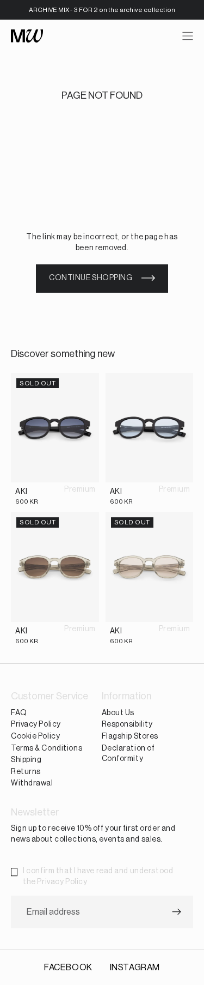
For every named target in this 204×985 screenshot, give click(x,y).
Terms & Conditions (46, 748)
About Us (118, 713)
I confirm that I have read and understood (98, 876)
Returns (26, 772)
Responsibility (127, 725)
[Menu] (187, 36)
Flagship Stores (130, 736)
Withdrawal (32, 784)
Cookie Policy (35, 736)
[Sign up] (176, 912)
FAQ (19, 713)
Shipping (26, 760)
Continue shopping (91, 278)
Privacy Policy (36, 725)
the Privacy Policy (55, 882)
